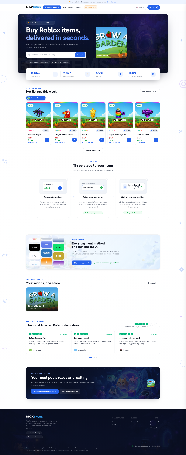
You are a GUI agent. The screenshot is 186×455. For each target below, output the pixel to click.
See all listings (91, 151)
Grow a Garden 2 (37, 98)
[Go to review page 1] (90, 357)
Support (79, 7)
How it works (68, 7)
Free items (154, 425)
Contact (153, 428)
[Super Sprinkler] (147, 115)
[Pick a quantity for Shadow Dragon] (47, 140)
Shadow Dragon (34, 134)
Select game (52, 7)
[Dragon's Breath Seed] (65, 115)
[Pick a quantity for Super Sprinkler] (156, 140)
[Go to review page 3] (94, 357)
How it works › (112, 2)
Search (80, 55)
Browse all (152, 283)
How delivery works (70, 391)
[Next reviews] (158, 325)
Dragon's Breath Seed (64, 134)
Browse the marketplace (44, 391)
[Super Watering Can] (120, 115)
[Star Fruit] (93, 115)
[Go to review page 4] (96, 357)
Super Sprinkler (143, 134)
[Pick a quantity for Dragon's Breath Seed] (74, 140)
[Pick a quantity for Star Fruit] (101, 140)
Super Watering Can (117, 134)
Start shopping (80, 263)
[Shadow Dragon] (38, 115)
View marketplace (149, 91)
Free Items (92, 7)
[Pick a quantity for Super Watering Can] (129, 140)
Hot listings (116, 425)
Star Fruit (86, 134)
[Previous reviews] (152, 325)
